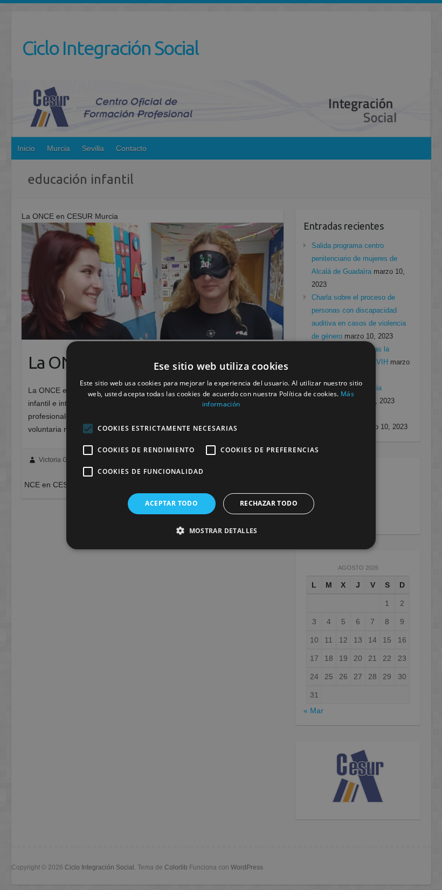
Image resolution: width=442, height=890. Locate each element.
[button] (221, 530)
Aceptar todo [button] (171, 503)
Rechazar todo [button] (269, 503)
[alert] (221, 445)
